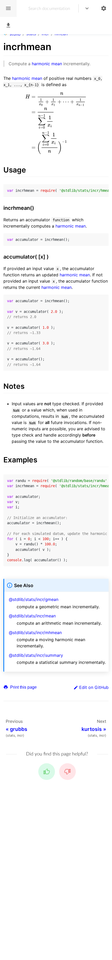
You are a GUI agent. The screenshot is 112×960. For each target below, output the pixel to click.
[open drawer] (8, 8)
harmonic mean (47, 63)
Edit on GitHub (94, 687)
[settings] (103, 8)
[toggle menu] (87, 8)
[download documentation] (8, 25)
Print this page (23, 687)
